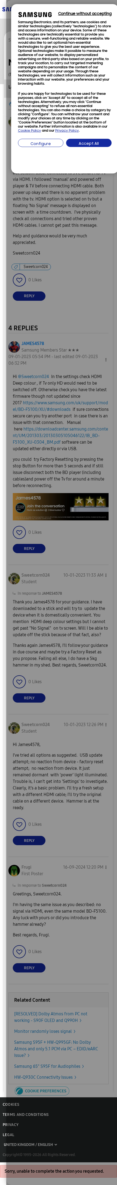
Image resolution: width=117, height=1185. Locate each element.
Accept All (89, 144)
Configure (40, 144)
